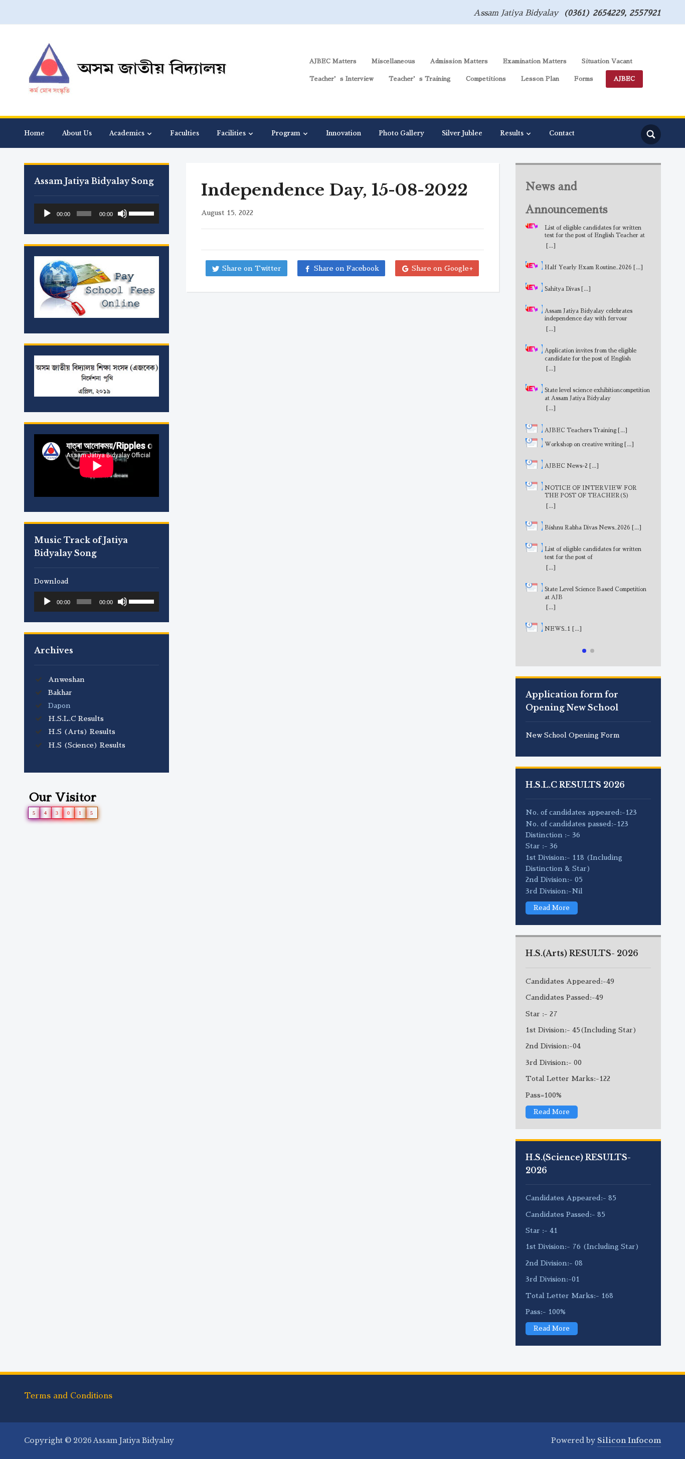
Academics (126, 133)
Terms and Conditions (68, 1396)
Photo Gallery (401, 133)
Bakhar (60, 692)
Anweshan (66, 679)
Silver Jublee (462, 133)
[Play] (47, 214)
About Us (77, 133)
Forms (583, 79)
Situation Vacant (607, 61)
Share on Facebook (346, 268)
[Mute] (122, 214)
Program (285, 133)
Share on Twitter (251, 268)
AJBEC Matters (333, 61)
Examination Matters (535, 61)
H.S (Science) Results (86, 745)
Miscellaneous (393, 61)
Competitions (486, 79)
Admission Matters (459, 61)
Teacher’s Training (420, 79)
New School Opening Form (573, 735)
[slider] (141, 213)
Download (51, 581)
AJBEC (624, 79)
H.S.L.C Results (76, 718)
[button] (584, 651)
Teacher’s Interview (341, 79)
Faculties (184, 133)
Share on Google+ (442, 268)
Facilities (231, 133)
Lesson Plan (540, 79)
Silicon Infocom (629, 1440)
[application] (96, 214)
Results (512, 133)
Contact (562, 133)
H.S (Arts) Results (81, 731)
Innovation (343, 133)
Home (34, 133)
